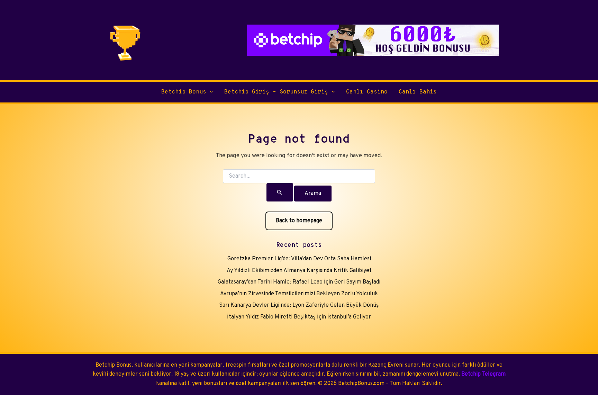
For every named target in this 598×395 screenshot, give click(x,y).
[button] (209, 92)
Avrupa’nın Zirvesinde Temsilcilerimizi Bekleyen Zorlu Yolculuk (299, 293)
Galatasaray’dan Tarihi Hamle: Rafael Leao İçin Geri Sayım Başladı (299, 282)
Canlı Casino (367, 92)
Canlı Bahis (418, 92)
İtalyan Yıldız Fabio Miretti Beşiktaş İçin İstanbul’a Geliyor (299, 317)
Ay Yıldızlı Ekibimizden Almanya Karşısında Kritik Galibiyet (299, 270)
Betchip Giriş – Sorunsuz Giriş (276, 92)
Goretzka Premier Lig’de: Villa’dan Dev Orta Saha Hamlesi (299, 258)
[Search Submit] (279, 192)
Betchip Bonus (183, 92)
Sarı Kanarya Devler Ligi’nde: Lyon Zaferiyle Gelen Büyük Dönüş (299, 305)
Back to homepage (299, 220)
